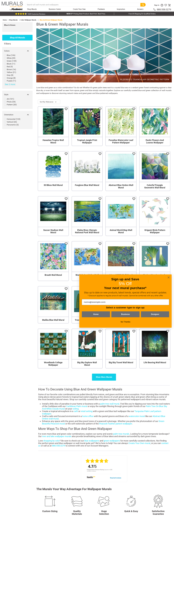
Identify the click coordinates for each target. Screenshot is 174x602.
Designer (155, 314)
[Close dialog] (169, 277)
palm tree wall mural (109, 404)
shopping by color (51, 440)
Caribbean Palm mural (76, 406)
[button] (17, 51)
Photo (11, 102)
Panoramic (13, 125)
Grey (10, 75)
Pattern (12, 104)
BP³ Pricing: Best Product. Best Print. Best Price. (86, 14)
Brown (11, 69)
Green (12, 61)
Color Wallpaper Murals (28, 20)
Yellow (11, 72)
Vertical (12, 122)
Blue (11, 55)
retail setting (86, 411)
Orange (11, 78)
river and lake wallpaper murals (56, 436)
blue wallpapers (91, 440)
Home (5, 20)
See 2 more (10, 84)
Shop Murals (13, 20)
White (11, 58)
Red (10, 66)
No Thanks (125, 321)
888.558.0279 (164, 9)
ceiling (76, 408)
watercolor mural (137, 416)
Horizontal (13, 119)
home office (88, 416)
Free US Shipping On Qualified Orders (142, 14)
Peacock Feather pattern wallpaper (115, 423)
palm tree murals (121, 434)
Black (11, 64)
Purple (11, 81)
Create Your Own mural (139, 443)
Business (125, 314)
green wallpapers (112, 440)
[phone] (155, 9)
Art (10, 99)
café (76, 411)
